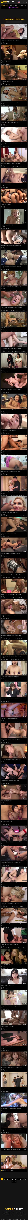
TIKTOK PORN (22, 5)
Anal (7, 166)
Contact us (20, 1212)
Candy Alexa (15, 495)
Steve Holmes (15, 659)
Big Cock (8, 43)
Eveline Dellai (17, 351)
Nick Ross (15, 906)
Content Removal (7, 1214)
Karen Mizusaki (18, 927)
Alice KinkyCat (22, 1112)
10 (26, 1179)
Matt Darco (21, 906)
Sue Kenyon (22, 597)
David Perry (22, 659)
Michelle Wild (15, 968)
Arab (7, 1091)
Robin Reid (22, 722)
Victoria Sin (16, 166)
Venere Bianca (22, 968)
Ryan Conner (23, 515)
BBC (7, 474)
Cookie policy (20, 1214)
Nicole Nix (21, 495)
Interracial (8, 515)
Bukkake (8, 64)
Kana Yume (19, 886)
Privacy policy (10, 1215)
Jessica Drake (16, 331)
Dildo (7, 392)
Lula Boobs (23, 947)
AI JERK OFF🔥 (14, 7)
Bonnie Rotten (15, 1112)
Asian (7, 105)
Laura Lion (22, 331)
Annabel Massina (22, 290)
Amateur (8, 207)
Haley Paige (14, 290)
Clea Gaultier (19, 639)
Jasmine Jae (17, 515)
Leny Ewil (22, 577)
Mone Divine (15, 597)
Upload (20, 1215)
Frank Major (15, 310)
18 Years (8, 351)
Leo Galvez (16, 722)
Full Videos (13, 5)
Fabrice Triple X (16, 947)
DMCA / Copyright (8, 1212)
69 (6, 495)
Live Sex (5, 5)
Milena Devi (23, 351)
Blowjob (8, 84)
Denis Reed (17, 577)
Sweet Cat (22, 166)
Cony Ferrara (22, 310)
